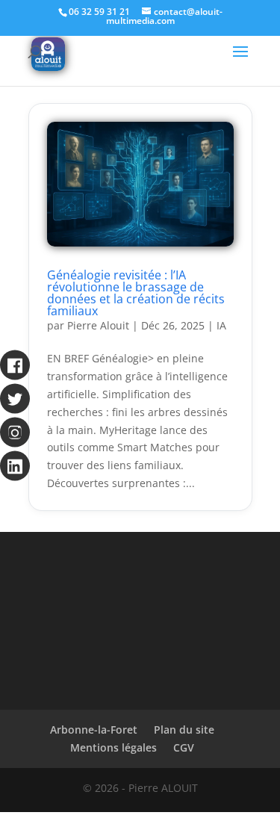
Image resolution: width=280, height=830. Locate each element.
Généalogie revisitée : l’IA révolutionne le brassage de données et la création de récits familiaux (136, 293)
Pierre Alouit (98, 325)
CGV (183, 747)
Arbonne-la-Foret (93, 729)
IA (221, 325)
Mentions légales (113, 747)
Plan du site (184, 729)
